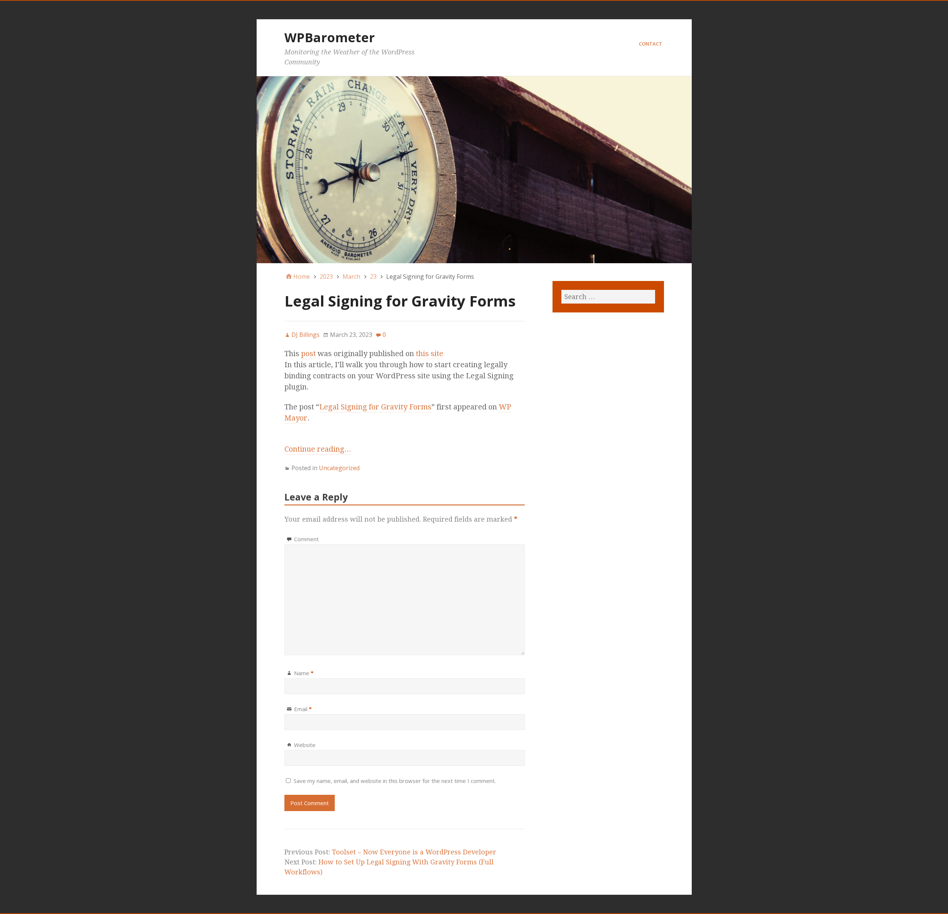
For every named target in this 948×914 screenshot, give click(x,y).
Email (303, 709)
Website (305, 745)
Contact (650, 43)
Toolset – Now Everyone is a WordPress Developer (414, 852)
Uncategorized (339, 468)
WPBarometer (329, 37)
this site (429, 353)
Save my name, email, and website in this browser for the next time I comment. (395, 780)
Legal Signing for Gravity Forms (375, 406)
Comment (306, 539)
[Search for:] (608, 297)
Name (304, 673)
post (308, 353)
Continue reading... (317, 449)
